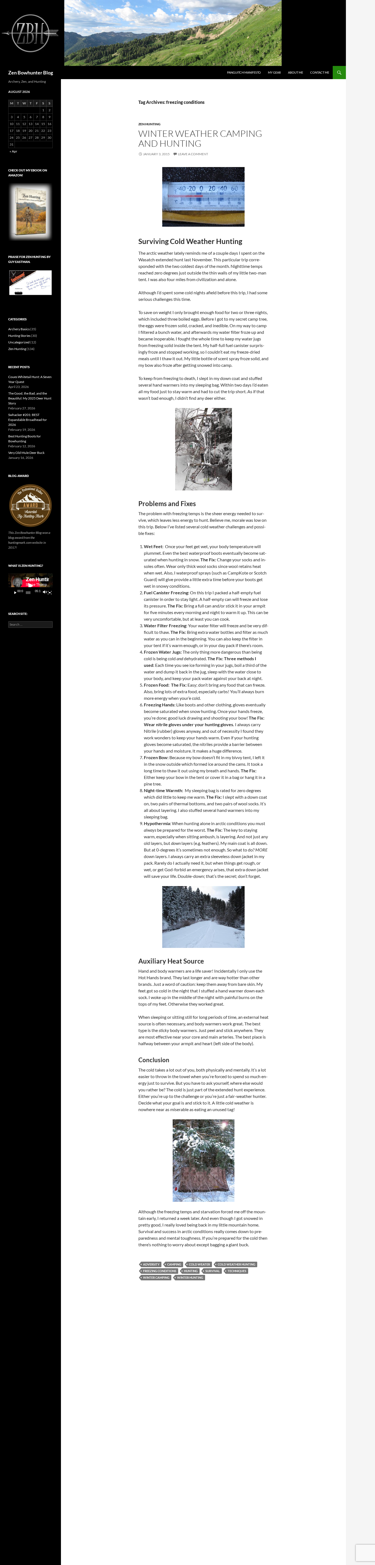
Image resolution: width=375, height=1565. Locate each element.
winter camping (156, 1277)
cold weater (199, 1264)
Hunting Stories (19, 336)
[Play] (15, 592)
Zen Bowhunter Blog (30, 73)
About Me (295, 72)
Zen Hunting (149, 124)
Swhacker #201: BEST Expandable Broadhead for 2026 (27, 420)
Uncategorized (19, 342)
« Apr (13, 151)
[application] (30, 585)
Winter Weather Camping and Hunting (200, 138)
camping (174, 1264)
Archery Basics (19, 329)
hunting (191, 1271)
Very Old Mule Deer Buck (26, 453)
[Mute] (44, 592)
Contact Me (319, 72)
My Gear (274, 72)
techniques (237, 1271)
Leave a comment (193, 154)
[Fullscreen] (49, 592)
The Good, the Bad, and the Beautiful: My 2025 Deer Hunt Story (29, 398)
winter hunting (190, 1277)
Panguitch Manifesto (244, 72)
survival (212, 1271)
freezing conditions (159, 1271)
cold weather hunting (236, 1264)
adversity (151, 1264)
